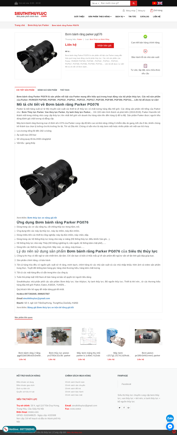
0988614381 (33, 412)
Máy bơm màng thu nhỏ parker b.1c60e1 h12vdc (88, 354)
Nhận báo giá (104, 45)
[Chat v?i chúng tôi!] (170, 426)
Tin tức (132, 17)
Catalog (144, 17)
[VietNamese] (154, 2)
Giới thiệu (79, 17)
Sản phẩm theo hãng (99, 17)
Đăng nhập (130, 11)
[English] (159, 2)
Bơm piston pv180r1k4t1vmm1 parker (147, 354)
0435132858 (75, 409)
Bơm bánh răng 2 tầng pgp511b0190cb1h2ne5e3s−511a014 (29, 355)
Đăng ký (141, 11)
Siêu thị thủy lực (74, 432)
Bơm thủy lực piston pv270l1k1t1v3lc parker (58, 354)
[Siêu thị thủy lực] (32, 14)
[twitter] (119, 408)
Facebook (126, 384)
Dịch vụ (119, 17)
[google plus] (128, 408)
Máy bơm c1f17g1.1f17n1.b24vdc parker (118, 355)
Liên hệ (156, 17)
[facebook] (124, 408)
